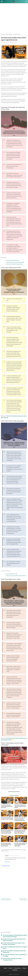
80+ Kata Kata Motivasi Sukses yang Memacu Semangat (14, 955)
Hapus (9, 861)
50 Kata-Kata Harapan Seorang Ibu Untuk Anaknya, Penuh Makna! (14, 943)
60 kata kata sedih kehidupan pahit (14, 264)
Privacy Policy (17, 968)
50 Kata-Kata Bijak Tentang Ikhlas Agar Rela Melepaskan (14, 951)
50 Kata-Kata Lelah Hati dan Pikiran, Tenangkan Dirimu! (12, 959)
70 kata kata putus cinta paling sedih (15, 262)
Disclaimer (15, 969)
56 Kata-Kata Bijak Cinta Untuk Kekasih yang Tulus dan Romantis (7, 832)
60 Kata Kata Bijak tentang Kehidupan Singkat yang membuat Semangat (15, 936)
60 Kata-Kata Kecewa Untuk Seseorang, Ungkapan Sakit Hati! (20, 819)
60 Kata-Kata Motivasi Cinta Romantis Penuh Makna (20, 806)
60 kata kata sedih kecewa (12, 260)
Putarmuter (17, 974)
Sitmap (24, 968)
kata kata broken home (11, 574)
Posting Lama (23, 899)
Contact (10, 968)
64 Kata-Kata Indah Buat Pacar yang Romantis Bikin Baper (21, 845)
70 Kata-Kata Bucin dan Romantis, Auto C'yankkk (7, 818)
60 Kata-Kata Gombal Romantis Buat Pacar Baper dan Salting (20, 832)
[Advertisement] (14, 18)
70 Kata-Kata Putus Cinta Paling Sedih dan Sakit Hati (6, 806)
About (5, 968)
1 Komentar (11, 42)
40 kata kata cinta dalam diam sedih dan (16, 575)
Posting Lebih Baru (6, 899)
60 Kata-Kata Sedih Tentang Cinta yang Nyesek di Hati (6, 845)
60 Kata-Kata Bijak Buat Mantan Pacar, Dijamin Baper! (15, 947)
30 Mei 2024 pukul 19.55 (14, 855)
